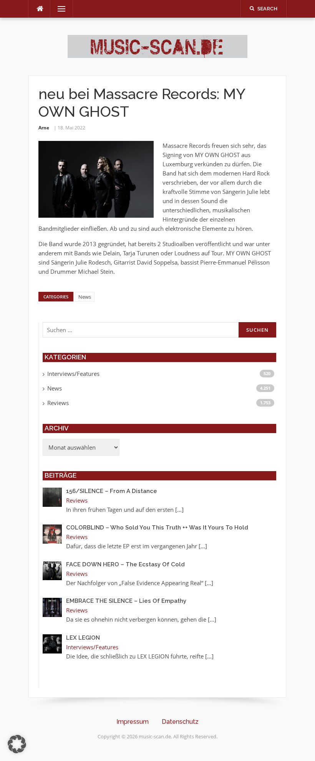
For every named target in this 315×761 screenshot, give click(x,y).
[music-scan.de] (157, 46)
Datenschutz (180, 721)
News (84, 296)
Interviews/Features (73, 373)
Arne (43, 127)
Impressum (132, 721)
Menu (58, 9)
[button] (17, 744)
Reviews (58, 403)
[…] (179, 509)
